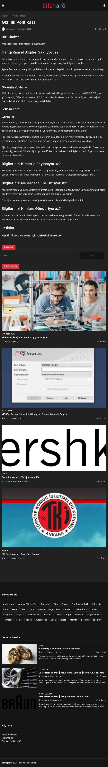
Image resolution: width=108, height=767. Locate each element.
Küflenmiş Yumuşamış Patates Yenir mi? (59, 648)
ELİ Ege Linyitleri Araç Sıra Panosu (21, 554)
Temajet (6, 763)
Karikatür (67, 609)
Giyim (23, 609)
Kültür (94, 609)
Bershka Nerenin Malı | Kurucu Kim (21, 477)
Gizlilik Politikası (9, 734)
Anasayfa (5, 16)
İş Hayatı (97, 620)
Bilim (56, 604)
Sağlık (68, 614)
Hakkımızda (7, 738)
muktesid (8, 481)
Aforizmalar (8, 604)
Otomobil (47, 614)
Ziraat (53, 620)
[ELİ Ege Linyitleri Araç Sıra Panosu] (54, 518)
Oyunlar (58, 614)
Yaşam (29, 620)
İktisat (63, 620)
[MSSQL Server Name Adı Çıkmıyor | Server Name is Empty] (54, 378)
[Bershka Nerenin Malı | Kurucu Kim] (54, 448)
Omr (6, 342)
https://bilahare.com (34, 43)
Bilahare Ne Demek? (11, 741)
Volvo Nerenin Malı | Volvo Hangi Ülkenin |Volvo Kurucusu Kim (71, 672)
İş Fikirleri (85, 620)
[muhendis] (3, 29)
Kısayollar (7, 614)
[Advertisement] (54, 571)
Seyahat (79, 614)
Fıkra (5, 609)
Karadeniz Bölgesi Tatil (49, 609)
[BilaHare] (54, 5)
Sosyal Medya (93, 614)
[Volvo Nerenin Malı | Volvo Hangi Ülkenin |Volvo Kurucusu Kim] (19, 678)
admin (6, 418)
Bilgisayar (45, 604)
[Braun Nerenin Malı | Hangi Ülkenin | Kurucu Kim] (19, 702)
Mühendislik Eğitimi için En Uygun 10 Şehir (25, 337)
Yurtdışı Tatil (41, 620)
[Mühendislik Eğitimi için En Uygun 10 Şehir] (54, 301)
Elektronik (96, 604)
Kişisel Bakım (81, 609)
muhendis (10, 29)
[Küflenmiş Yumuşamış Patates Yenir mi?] (19, 654)
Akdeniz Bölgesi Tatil (27, 604)
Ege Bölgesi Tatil (80, 604)
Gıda (32, 609)
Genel (14, 609)
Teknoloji (7, 620)
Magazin (20, 614)
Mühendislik (33, 614)
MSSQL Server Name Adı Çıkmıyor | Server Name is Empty (34, 414)
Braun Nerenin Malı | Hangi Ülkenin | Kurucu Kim (64, 696)
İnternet (73, 620)
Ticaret (19, 620)
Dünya (65, 604)
